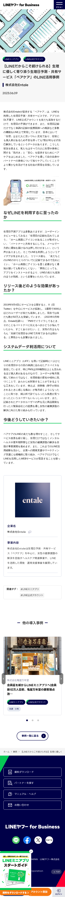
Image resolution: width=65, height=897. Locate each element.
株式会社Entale (17, 532)
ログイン (58, 894)
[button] (61, 678)
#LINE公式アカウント (32, 595)
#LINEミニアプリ (30, 589)
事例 (15, 751)
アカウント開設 (39, 892)
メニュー (59, 7)
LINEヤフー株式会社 (49, 859)
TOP (58, 871)
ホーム (6, 751)
